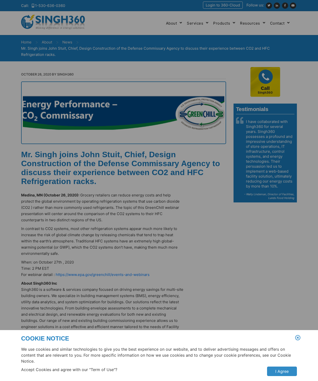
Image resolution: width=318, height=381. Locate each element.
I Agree (282, 371)
